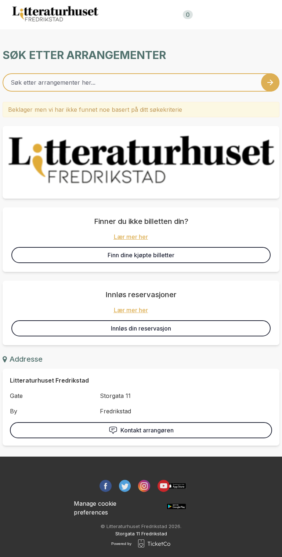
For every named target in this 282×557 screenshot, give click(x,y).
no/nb (224, 14)
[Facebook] (106, 486)
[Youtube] (164, 486)
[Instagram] (144, 486)
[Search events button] (270, 82)
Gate (16, 395)
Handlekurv (168, 14)
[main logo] (55, 14)
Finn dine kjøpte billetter (141, 255)
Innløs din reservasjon (141, 328)
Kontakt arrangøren (147, 430)
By (13, 411)
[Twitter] (125, 486)
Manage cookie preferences (95, 508)
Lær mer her (131, 236)
